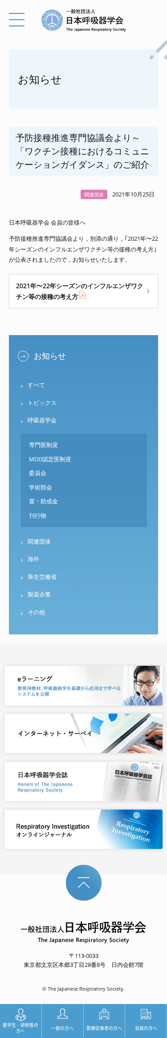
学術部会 (40, 487)
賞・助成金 (43, 501)
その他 (36, 612)
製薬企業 (39, 594)
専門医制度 (43, 445)
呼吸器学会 (42, 420)
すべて (36, 385)
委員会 (37, 473)
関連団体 (39, 541)
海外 (33, 559)
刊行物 (37, 515)
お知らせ (50, 355)
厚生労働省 (42, 577)
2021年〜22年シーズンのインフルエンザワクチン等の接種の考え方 (79, 291)
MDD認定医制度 (50, 459)
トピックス (42, 403)
